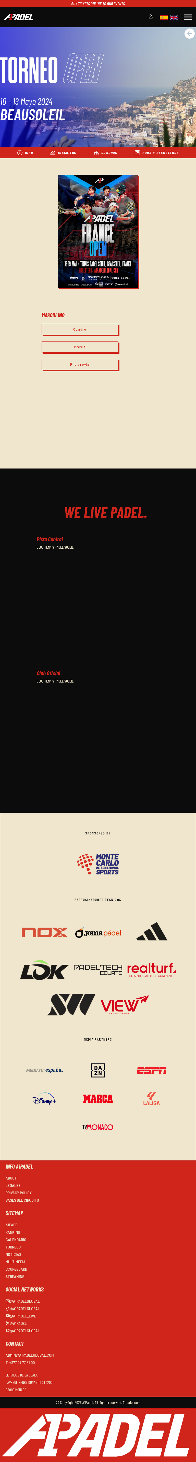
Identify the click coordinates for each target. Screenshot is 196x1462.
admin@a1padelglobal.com (30, 1355)
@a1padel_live (23, 1315)
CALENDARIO (16, 1239)
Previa (80, 347)
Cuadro (80, 329)
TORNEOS (13, 1246)
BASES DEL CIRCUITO (22, 1200)
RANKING (13, 1232)
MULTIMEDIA (16, 1261)
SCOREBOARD (16, 1269)
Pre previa (80, 364)
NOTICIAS (13, 1254)
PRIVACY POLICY (19, 1192)
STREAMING (15, 1276)
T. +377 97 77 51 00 (20, 1362)
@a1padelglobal (25, 1301)
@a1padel (18, 1323)
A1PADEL (12, 1224)
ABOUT (11, 1177)
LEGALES (13, 1185)
